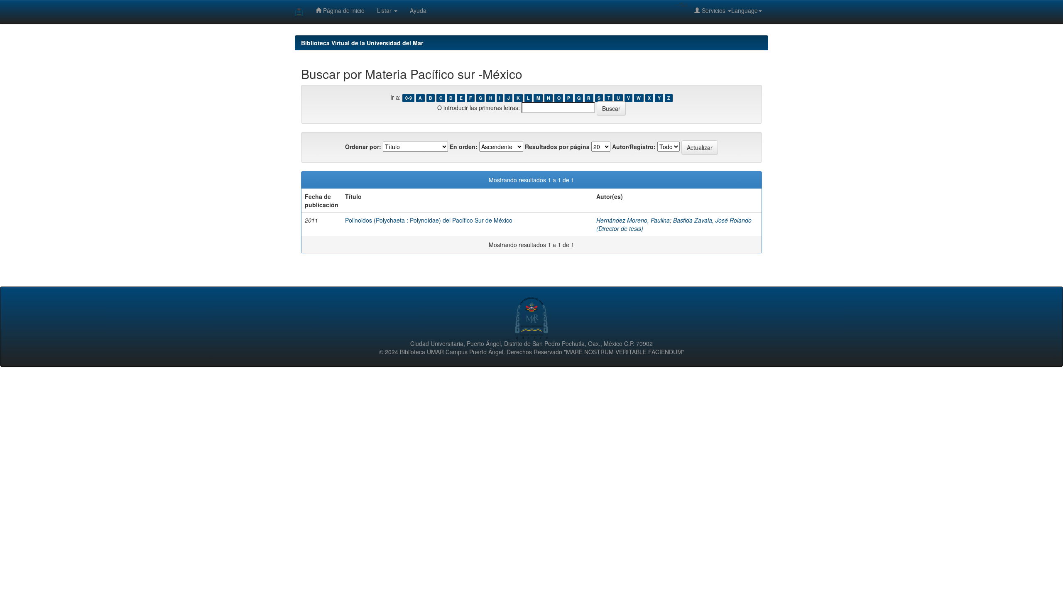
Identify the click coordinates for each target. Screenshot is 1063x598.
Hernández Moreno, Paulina (633, 220)
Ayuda (418, 10)
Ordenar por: (363, 146)
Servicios (713, 10)
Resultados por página (557, 146)
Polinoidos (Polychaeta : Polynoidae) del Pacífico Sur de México (428, 220)
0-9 (408, 98)
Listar (385, 10)
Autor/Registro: (634, 146)
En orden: (464, 146)
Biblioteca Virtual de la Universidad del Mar (362, 43)
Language (744, 10)
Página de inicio (343, 10)
